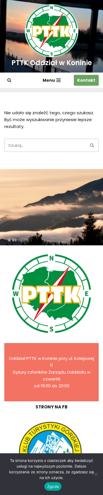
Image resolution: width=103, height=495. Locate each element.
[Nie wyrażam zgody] (96, 474)
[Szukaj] (9, 80)
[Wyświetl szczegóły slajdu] (51, 452)
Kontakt (86, 80)
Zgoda (53, 486)
